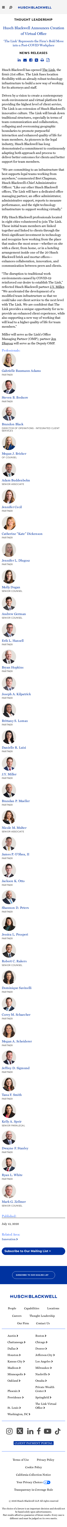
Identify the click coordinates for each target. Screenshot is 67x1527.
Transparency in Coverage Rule (33, 1490)
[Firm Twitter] (21, 1433)
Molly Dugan (11, 587)
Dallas (12, 1348)
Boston (40, 1336)
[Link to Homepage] (35, 8)
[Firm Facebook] (40, 1433)
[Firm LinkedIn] (32, 1433)
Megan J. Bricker (14, 453)
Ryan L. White (12, 1174)
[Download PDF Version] (48, 60)
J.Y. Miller (57, 286)
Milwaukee (42, 1368)
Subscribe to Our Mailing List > (27, 1251)
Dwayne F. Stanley (15, 1148)
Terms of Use (21, 1460)
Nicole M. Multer (14, 827)
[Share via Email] (25, 60)
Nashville (41, 1374)
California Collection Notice (33, 1475)
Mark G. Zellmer (14, 1201)
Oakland (13, 1381)
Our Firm (23, 1323)
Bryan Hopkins (12, 667)
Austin (12, 1336)
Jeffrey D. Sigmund (15, 1067)
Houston (13, 1355)
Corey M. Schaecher (16, 1014)
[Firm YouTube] (49, 1433)
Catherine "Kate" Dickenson (22, 533)
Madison (13, 1368)
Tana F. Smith (12, 1094)
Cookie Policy (33, 1467)
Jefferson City (44, 1355)
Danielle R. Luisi (14, 747)
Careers (17, 1316)
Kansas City (15, 1361)
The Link (48, 69)
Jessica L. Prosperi (15, 934)
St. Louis (13, 1408)
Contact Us (43, 1323)
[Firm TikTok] (57, 1433)
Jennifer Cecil (12, 506)
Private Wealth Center (44, 1389)
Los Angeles (43, 1361)
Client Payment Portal (34, 1443)
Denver (40, 1348)
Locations (53, 1308)
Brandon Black (12, 424)
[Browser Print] (42, 60)
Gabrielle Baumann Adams (21, 370)
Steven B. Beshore (15, 397)
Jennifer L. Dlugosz (16, 560)
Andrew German (14, 613)
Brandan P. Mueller (16, 800)
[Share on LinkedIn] (19, 60)
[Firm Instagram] (11, 1433)
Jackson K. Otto (13, 880)
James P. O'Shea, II (15, 854)
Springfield (42, 1397)
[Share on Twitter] (36, 60)
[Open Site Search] (11, 7)
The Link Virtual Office (45, 1406)
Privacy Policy (45, 1460)
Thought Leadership (33, 19)
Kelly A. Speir (11, 1121)
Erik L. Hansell (13, 640)
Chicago (40, 1342)
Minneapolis (16, 1374)
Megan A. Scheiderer (17, 1041)
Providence (15, 1397)
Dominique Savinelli (17, 987)
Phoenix (13, 1391)
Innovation (9, 1239)
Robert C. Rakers (14, 960)
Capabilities (31, 1308)
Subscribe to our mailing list (32, 1275)
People (12, 1308)
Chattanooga (16, 1342)
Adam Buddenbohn (16, 480)
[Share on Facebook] (30, 60)
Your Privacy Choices (30, 1482)
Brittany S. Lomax (15, 720)
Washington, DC (18, 1414)
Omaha (40, 1381)
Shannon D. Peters (15, 907)
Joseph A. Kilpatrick (16, 693)
